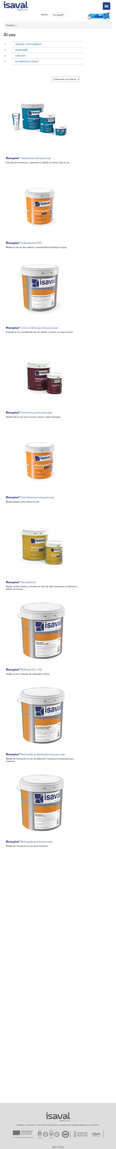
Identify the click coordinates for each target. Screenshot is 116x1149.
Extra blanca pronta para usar (30, 497)
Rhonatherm (21, 50)
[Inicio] (16, 5)
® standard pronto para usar (28, 158)
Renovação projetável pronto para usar (35, 754)
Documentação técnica (26, 61)
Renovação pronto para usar (29, 841)
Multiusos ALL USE (24, 669)
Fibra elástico (21, 582)
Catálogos (20, 55)
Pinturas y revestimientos (28, 44)
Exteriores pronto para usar (29, 412)
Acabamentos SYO (24, 243)
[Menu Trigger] (106, 6)
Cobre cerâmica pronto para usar (32, 328)
